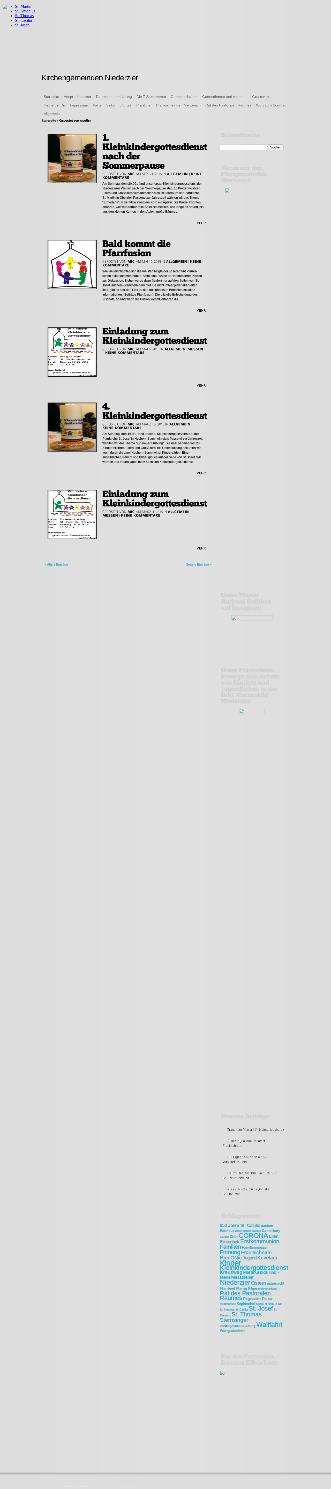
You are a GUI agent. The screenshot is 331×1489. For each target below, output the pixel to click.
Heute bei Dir (54, 105)
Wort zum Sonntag (271, 105)
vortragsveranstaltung (237, 1325)
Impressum (79, 105)
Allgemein (52, 114)
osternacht (275, 1283)
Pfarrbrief (144, 105)
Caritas (224, 1236)
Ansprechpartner (77, 97)
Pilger (252, 1288)
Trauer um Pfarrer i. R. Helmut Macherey (255, 1129)
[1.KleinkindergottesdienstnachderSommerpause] (155, 151)
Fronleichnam (256, 1252)
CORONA (253, 1235)
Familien (230, 1246)
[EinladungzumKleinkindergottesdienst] (154, 336)
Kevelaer (267, 1257)
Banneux (227, 1230)
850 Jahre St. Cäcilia (240, 1225)
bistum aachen (252, 1230)
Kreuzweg (231, 1272)
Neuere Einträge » (199, 564)
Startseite (51, 97)
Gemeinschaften (184, 97)
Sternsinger (234, 1320)
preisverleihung (267, 1288)
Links (110, 105)
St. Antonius (227, 1309)
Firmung (230, 1252)
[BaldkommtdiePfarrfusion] (137, 249)
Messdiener (242, 1277)
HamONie (231, 1257)
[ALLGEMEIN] (177, 174)
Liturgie (125, 105)
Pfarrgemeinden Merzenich (178, 105)
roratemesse (228, 1303)
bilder (238, 1230)
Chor (234, 1236)
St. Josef (261, 1308)
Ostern (258, 1283)
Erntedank (229, 1241)
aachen (267, 1225)
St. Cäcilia (241, 1309)
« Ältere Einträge (56, 564)
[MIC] (131, 174)
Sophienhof (246, 1303)
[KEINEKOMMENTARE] (125, 352)
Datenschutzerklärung (114, 97)
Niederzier (235, 1282)
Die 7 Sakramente (151, 97)
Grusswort (260, 97)
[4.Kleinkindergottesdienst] (154, 411)
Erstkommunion (259, 1241)
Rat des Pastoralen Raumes (228, 105)
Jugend (250, 1257)
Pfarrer (241, 1288)
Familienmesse (254, 1247)
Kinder (230, 1262)
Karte (97, 105)
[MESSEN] (195, 349)
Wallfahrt (269, 1324)
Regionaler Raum (257, 1299)
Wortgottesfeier (232, 1330)
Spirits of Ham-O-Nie (269, 1303)
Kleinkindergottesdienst (254, 1267)
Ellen (273, 1236)
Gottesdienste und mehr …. (224, 97)
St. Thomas (246, 1314)
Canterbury (271, 1230)
